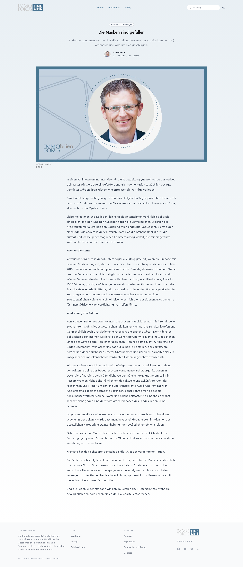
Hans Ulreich (119, 52)
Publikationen (78, 547)
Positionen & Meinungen (121, 25)
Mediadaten (114, 7)
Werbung (76, 536)
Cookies (128, 553)
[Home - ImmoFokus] (30, 8)
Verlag (128, 7)
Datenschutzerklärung (135, 547)
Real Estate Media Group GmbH (42, 558)
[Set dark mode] (223, 7)
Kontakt (128, 536)
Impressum (129, 542)
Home (100, 7)
